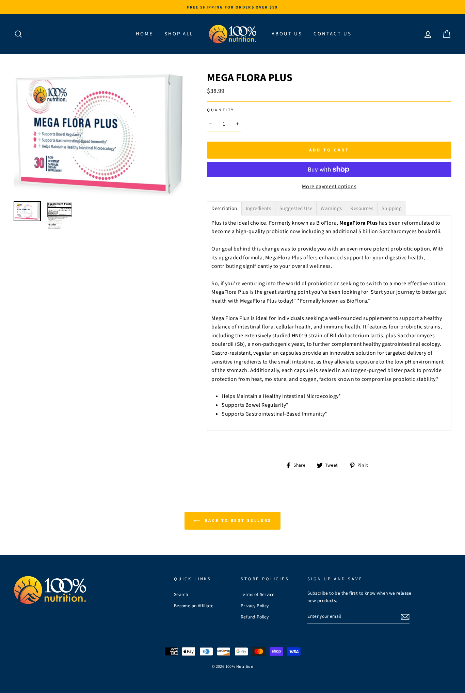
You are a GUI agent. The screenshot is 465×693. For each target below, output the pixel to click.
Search (181, 594)
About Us (287, 33)
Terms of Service (257, 594)
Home (144, 33)
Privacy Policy (255, 605)
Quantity (221, 110)
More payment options (329, 186)
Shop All (178, 33)
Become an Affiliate (194, 605)
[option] (232, 7)
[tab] (224, 208)
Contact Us (333, 33)
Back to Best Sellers (237, 520)
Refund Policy (255, 617)
